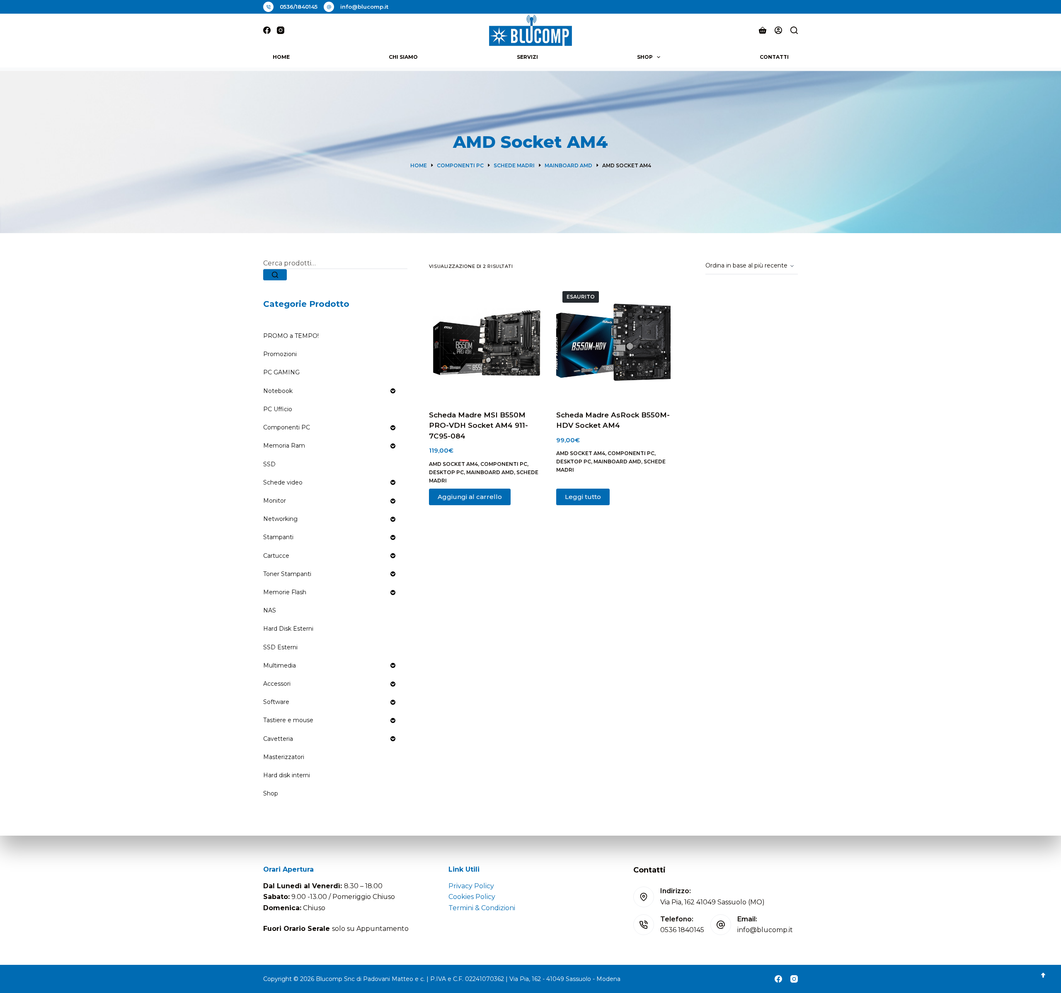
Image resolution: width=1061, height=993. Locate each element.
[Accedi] (778, 30)
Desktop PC (446, 472)
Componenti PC (503, 464)
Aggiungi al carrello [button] (470, 497)
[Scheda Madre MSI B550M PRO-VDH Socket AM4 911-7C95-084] (486, 342)
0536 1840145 (682, 930)
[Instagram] (280, 30)
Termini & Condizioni (481, 908)
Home (281, 57)
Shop (645, 57)
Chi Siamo (403, 57)
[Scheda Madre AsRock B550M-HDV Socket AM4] (613, 342)
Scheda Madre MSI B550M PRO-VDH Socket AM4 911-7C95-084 (478, 425)
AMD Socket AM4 (453, 464)
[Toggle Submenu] (392, 391)
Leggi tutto (583, 497)
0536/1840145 (298, 6)
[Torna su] (1043, 975)
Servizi (527, 57)
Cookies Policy (471, 897)
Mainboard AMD (490, 472)
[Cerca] (794, 30)
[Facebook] (267, 30)
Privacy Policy (471, 886)
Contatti (774, 57)
